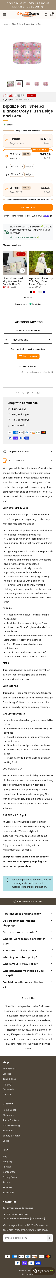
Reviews (7, 1182)
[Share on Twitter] (28, 392)
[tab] (25, 297)
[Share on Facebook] (17, 392)
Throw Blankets (11, 1120)
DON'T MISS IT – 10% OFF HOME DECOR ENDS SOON (28, 5)
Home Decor (9, 1110)
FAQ (5, 1156)
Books (6, 1140)
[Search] (46, 14)
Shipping (7, 99)
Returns (7, 1166)
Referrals (7, 1187)
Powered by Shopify (28, 1270)
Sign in (13, 237)
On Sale (7, 1094)
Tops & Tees (9, 1079)
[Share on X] (22, 392)
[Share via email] (38, 392)
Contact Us (9, 1172)
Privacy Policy (10, 1177)
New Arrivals (9, 1068)
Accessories (9, 1089)
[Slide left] (5, 84)
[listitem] (28, 901)
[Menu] (4, 14)
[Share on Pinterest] (33, 392)
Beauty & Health (11, 1135)
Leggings (7, 1084)
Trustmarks (8, 1192)
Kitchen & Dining (11, 1125)
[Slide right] (51, 84)
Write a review (28, 356)
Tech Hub (8, 1130)
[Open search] (6, 340)
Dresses (7, 1073)
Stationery (8, 1115)
